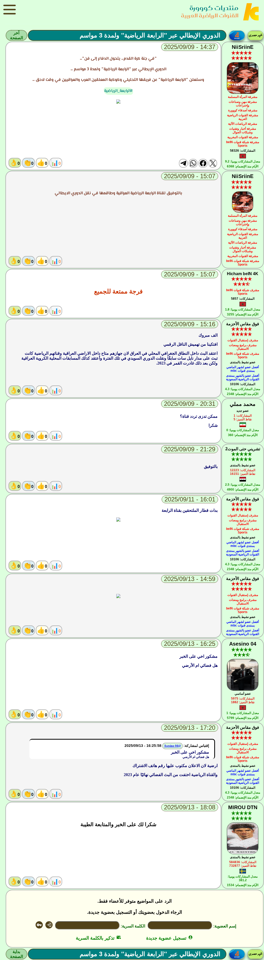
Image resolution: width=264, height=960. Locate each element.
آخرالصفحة (16, 35)
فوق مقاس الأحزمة (242, 324)
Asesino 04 (242, 644)
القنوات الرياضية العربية (209, 15)
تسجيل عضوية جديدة (169, 938)
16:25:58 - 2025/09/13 (143, 746)
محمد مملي (242, 404)
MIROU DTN (242, 807)
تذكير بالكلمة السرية (98, 938)
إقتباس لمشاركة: (196, 746)
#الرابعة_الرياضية (118, 90)
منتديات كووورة (213, 8)
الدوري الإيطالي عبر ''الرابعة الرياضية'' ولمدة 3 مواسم (150, 35)
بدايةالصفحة (16, 954)
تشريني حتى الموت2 (242, 449)
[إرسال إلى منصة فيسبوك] (203, 163)
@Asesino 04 (172, 746)
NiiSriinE (242, 47)
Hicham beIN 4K (242, 274)
